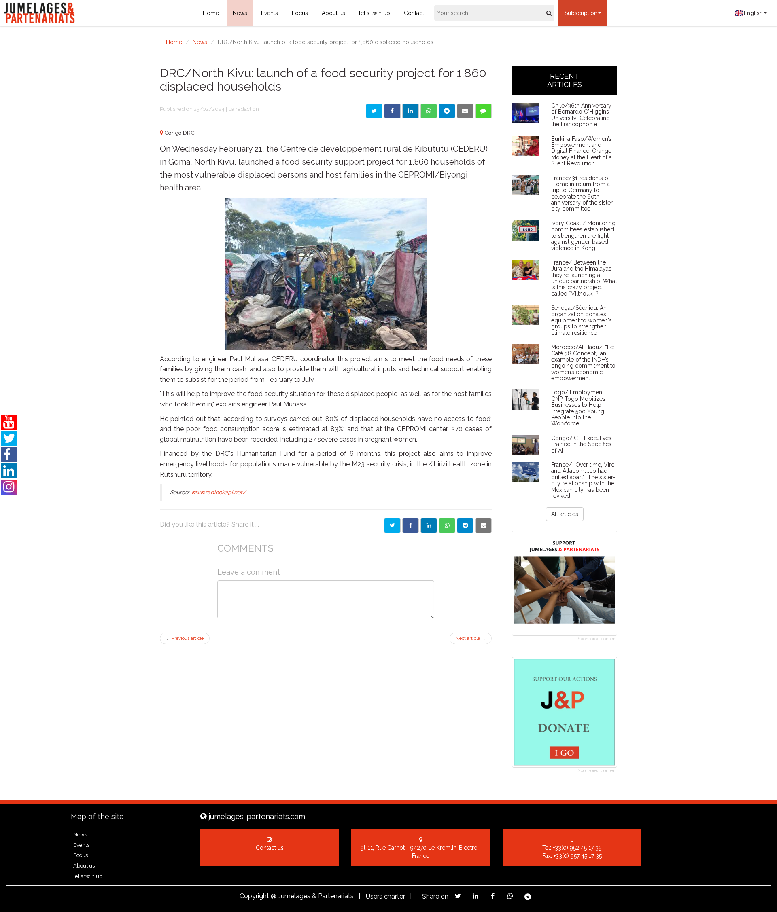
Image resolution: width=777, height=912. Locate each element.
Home (211, 13)
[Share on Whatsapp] (428, 111)
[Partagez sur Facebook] (493, 896)
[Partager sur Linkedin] (428, 525)
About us (333, 13)
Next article (471, 638)
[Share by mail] (465, 111)
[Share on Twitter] (374, 111)
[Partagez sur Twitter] (458, 896)
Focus (300, 13)
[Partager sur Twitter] (392, 525)
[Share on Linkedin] (410, 111)
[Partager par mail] (483, 525)
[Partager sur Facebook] (410, 525)
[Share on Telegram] (447, 111)
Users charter (385, 896)
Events (269, 13)
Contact (414, 13)
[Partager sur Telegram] (465, 525)
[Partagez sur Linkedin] (475, 896)
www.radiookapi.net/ (218, 492)
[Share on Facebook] (392, 111)
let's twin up (374, 13)
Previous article (185, 638)
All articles (564, 514)
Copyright (254, 896)
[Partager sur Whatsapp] (447, 525)
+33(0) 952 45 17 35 (577, 847)
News (240, 13)
